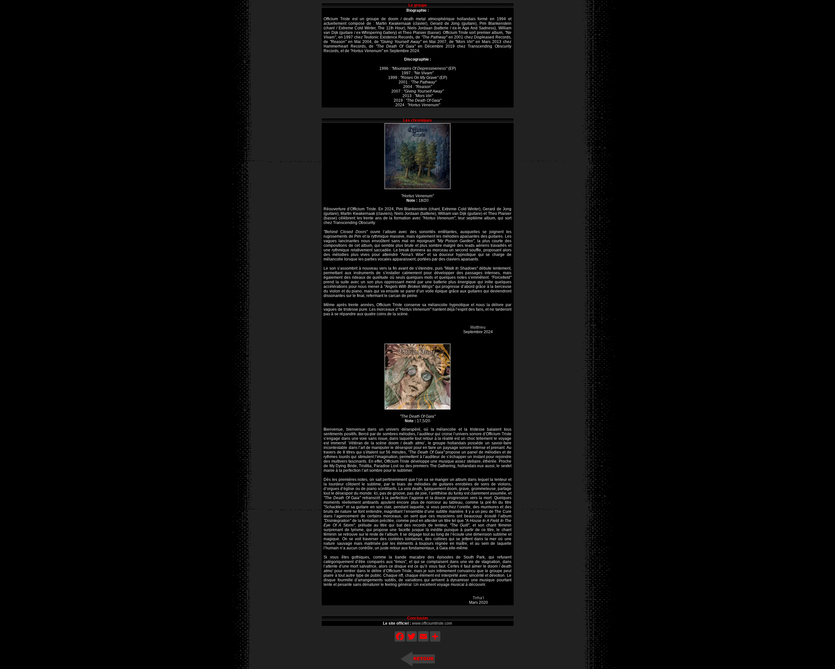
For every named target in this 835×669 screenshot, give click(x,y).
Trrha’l (478, 598)
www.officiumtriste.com (432, 623)
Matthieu (478, 327)
